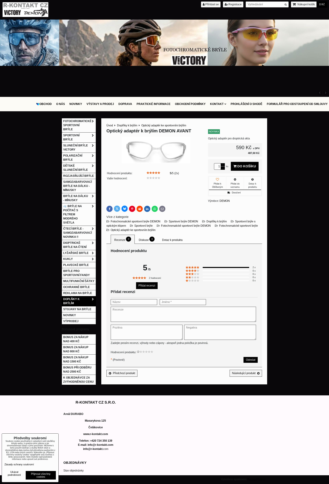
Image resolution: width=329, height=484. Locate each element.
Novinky (75, 104)
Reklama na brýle (77, 293)
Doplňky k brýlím (216, 221)
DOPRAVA (125, 104)
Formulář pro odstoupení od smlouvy (297, 104)
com (95, 448)
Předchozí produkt (124, 373)
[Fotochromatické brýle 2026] (164, 64)
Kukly (68, 259)
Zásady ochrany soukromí (104, 479)
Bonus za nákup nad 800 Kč (75, 349)
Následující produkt (243, 373)
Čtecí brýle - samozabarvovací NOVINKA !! (77, 232)
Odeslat (250, 359)
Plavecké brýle (76, 265)
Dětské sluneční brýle (75, 167)
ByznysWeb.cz (256, 479)
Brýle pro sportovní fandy (76, 273)
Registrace (235, 4)
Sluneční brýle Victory (75, 147)
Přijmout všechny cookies (41, 475)
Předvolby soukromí (74, 479)
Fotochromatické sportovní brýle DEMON (135, 221)
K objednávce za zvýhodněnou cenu (78, 379)
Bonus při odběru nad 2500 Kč (77, 369)
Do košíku (246, 166)
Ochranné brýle (76, 287)
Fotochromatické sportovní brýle (238, 225)
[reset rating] (138, 351)
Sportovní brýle (143, 225)
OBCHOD (45, 104)
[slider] (153, 172)
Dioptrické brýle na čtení (75, 244)
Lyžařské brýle (76, 253)
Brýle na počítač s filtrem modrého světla (72, 214)
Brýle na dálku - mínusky (75, 198)
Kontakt (217, 104)
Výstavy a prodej (100, 104)
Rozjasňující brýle (78, 175)
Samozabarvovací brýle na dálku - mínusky (77, 186)
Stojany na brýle (77, 309)
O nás (60, 104)
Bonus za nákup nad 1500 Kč (75, 359)
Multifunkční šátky (78, 281)
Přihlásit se (212, 4)
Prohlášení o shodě (246, 104)
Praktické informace (153, 104)
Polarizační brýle (72, 157)
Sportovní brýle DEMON (183, 221)
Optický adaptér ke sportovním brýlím (133, 230)
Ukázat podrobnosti (14, 473)
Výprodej (70, 321)
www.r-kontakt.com (95, 434)
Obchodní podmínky (190, 104)
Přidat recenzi (146, 285)
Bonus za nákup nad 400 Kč (75, 339)
